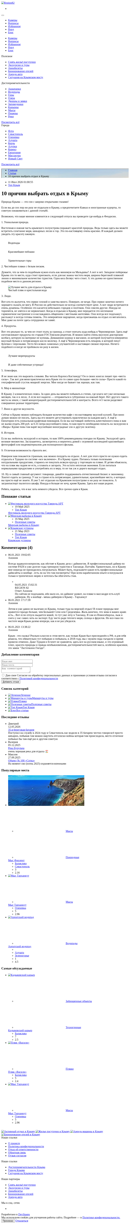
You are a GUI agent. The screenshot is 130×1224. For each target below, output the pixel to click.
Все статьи (22, 710)
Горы (11, 95)
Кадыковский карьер (20, 1030)
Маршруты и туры (42, 698)
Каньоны (13, 107)
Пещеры (13, 113)
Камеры (12, 20)
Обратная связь (17, 1152)
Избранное (14, 26)
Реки (11, 116)
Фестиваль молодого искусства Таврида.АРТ (34, 512)
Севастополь (15, 134)
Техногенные (73, 1027)
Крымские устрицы (19, 540)
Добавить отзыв (11, 682)
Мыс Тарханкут (17, 904)
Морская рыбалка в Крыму (23, 525)
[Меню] (2, 15)
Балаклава (21, 863)
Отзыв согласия (17, 1155)
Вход (11, 29)
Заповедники (15, 104)
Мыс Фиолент (16, 860)
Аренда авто (15, 74)
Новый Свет (15, 158)
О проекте (14, 1143)
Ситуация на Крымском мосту (25, 77)
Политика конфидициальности (26, 1146)
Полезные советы (25, 522)
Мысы (11, 110)
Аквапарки (14, 88)
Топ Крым (14, 185)
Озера (11, 98)
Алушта (12, 140)
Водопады (14, 91)
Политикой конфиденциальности (38, 678)
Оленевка (13, 137)
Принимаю (8, 1221)
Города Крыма (16, 1170)
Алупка (12, 146)
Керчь (11, 143)
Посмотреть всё (10, 122)
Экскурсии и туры (18, 65)
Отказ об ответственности (23, 1149)
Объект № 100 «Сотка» (21, 760)
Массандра (14, 155)
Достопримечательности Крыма (26, 1167)
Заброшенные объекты (79, 1001)
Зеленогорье (22, 955)
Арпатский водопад (19, 946)
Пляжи (23, 701)
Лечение (25, 695)
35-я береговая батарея (21, 729)
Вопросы (13, 23)
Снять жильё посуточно (22, 62)
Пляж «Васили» (17, 1071)
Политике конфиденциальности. (101, 1217)
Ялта (11, 131)
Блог (11, 32)
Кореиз (12, 149)
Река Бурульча (16, 748)
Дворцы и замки (17, 101)
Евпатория (14, 152)
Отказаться (21, 1220)
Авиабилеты (15, 68)
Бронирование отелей (20, 71)
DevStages (24, 1214)
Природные (72, 857)
